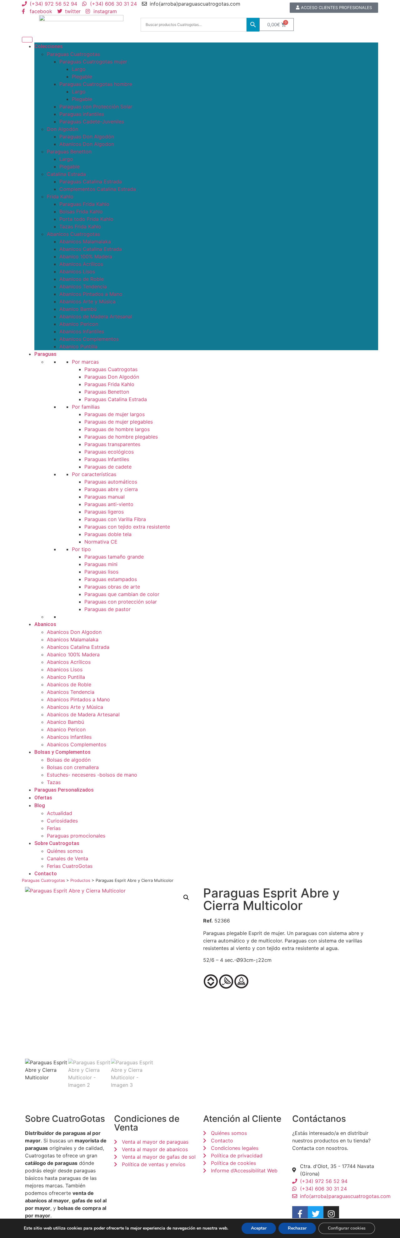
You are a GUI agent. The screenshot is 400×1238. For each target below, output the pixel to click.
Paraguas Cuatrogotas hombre (95, 84)
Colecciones (48, 46)
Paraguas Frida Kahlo (84, 204)
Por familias (86, 407)
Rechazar (297, 1228)
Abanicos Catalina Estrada (90, 249)
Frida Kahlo (60, 196)
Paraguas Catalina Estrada (90, 181)
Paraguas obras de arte (112, 587)
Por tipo (81, 549)
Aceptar (259, 1228)
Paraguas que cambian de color (121, 594)
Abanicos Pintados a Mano (90, 294)
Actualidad (59, 813)
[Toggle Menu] (27, 39)
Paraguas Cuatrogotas (73, 54)
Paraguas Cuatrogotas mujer (93, 61)
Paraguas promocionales (76, 836)
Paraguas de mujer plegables (118, 422)
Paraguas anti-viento (108, 504)
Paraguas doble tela (108, 534)
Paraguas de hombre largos (117, 429)
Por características (94, 474)
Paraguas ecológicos (109, 452)
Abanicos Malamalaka (85, 241)
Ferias (54, 828)
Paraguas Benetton (69, 151)
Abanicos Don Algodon (86, 144)
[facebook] (300, 1214)
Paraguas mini (101, 564)
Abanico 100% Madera (85, 256)
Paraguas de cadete (108, 467)
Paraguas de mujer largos (114, 414)
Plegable (82, 76)
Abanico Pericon (78, 324)
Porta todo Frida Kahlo (86, 219)
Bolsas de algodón (69, 760)
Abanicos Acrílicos (81, 264)
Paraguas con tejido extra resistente (127, 527)
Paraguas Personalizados (64, 790)
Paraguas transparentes (112, 444)
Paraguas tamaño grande (114, 557)
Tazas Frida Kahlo (80, 226)
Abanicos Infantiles (81, 331)
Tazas (54, 782)
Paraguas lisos (101, 572)
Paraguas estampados (110, 579)
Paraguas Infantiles (106, 459)
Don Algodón (62, 129)
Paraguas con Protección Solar (95, 106)
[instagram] (331, 1214)
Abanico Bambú (78, 309)
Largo (79, 69)
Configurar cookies (347, 1228)
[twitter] (315, 1214)
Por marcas (85, 362)
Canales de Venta (67, 858)
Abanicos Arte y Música (87, 301)
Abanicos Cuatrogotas (73, 234)
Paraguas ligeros (104, 512)
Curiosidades (62, 821)
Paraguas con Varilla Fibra (115, 519)
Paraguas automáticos (110, 482)
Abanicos (45, 624)
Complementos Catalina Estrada (97, 189)
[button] (186, 897)
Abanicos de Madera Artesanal (95, 316)
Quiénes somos (65, 851)
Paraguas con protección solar (120, 602)
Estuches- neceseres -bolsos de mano (92, 775)
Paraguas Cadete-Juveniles (91, 121)
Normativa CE (101, 542)
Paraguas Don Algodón (86, 136)
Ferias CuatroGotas (69, 866)
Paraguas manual (104, 497)
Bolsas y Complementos (62, 752)
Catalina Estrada (66, 174)
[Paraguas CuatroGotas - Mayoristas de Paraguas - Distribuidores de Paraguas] (81, 24)
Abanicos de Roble (81, 279)
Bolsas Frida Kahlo (81, 211)
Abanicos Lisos (77, 271)
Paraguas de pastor (107, 609)
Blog (39, 805)
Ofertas (43, 798)
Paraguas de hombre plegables (121, 437)
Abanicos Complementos (89, 339)
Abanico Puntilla (78, 346)
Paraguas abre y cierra (111, 489)
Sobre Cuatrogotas (56, 843)
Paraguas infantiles (81, 114)
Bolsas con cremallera (73, 767)
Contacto (45, 874)
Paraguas (45, 354)
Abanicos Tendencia (83, 286)
